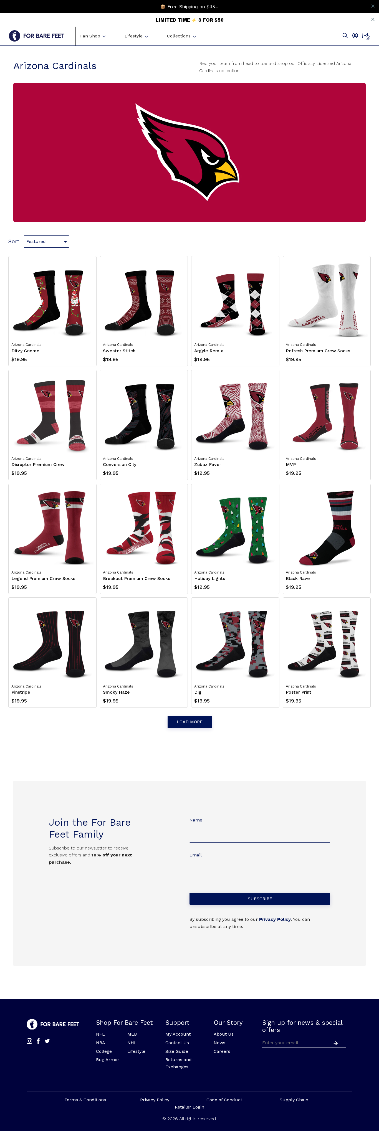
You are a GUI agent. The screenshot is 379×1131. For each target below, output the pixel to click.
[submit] (335, 1042)
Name (196, 820)
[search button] (345, 36)
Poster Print (298, 692)
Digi (198, 692)
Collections (179, 36)
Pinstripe (20, 692)
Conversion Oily (119, 464)
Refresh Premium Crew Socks (318, 350)
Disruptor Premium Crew (38, 464)
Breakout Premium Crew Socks (136, 578)
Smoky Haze (116, 692)
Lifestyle (134, 36)
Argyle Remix (208, 350)
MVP (291, 464)
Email (196, 855)
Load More (190, 721)
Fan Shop (90, 36)
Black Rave (298, 578)
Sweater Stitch (119, 350)
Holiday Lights (209, 578)
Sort (13, 241)
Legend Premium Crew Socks (43, 578)
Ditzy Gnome (25, 350)
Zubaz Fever (207, 464)
